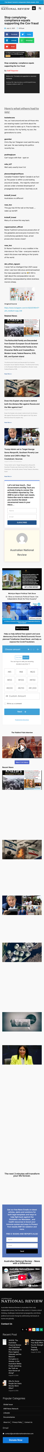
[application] (22, 83)
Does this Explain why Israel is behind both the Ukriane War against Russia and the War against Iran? (21, 404)
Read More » (8, 374)
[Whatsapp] (41, 1329)
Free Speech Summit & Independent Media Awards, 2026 (22, 2)
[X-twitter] (22, 1329)
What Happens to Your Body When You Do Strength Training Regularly (37, 1345)
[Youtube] (30, 1329)
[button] (34, 8)
